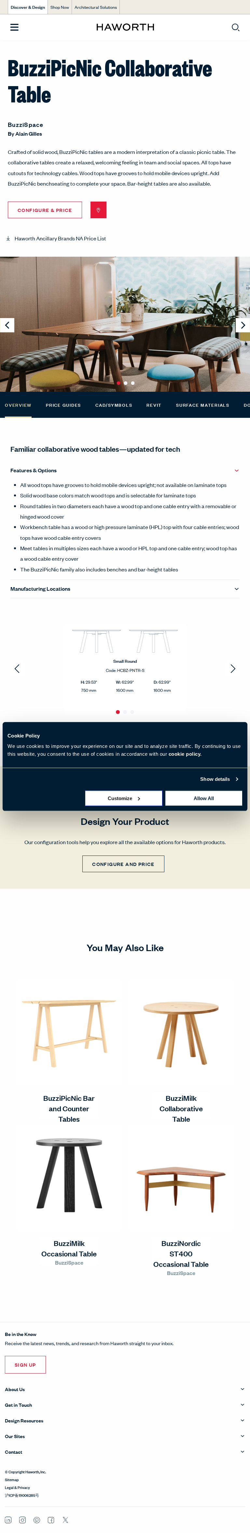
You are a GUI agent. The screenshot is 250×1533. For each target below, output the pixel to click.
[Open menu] (14, 27)
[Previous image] (7, 325)
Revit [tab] (154, 404)
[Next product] (232, 669)
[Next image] (243, 325)
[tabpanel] (125, 669)
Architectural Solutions (96, 7)
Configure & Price (45, 209)
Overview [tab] (18, 404)
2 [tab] (125, 712)
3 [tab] (132, 712)
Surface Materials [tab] (202, 404)
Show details (215, 779)
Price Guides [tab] (63, 404)
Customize (120, 798)
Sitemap (12, 1479)
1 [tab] (118, 712)
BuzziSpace (26, 124)
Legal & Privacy (17, 1487)
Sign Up (25, 1364)
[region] (125, 669)
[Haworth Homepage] (125, 27)
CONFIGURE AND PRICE (123, 863)
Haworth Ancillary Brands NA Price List (60, 238)
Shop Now (59, 7)
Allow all (204, 798)
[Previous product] (17, 669)
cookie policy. (185, 753)
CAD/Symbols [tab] (113, 404)
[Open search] (235, 27)
